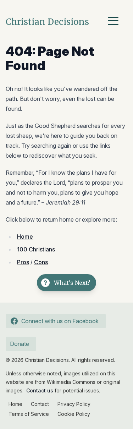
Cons (41, 262)
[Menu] (114, 22)
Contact (40, 404)
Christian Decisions (47, 21)
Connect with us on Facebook (60, 321)
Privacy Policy (73, 404)
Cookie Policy (73, 414)
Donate (19, 343)
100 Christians (36, 249)
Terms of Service (29, 414)
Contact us (40, 390)
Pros (23, 262)
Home (25, 236)
